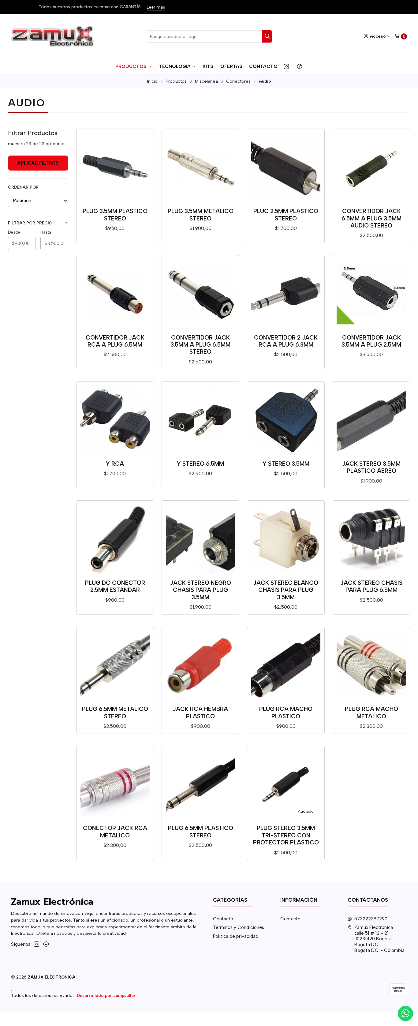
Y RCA (115, 463)
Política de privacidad (235, 936)
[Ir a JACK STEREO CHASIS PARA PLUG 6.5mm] (371, 539)
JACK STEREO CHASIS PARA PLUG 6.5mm (371, 586)
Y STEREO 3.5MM (286, 463)
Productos (131, 66)
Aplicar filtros (38, 163)
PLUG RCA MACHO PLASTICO (285, 712)
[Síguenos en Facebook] (300, 66)
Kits (208, 66)
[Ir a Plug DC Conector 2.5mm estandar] (115, 539)
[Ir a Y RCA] (115, 420)
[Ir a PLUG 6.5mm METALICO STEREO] (115, 665)
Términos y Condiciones (238, 927)
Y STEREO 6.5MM (200, 463)
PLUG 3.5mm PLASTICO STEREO (115, 215)
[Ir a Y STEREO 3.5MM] (285, 420)
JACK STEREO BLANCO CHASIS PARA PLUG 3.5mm (285, 590)
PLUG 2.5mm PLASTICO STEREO (285, 215)
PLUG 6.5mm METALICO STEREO (115, 712)
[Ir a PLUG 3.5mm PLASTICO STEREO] (115, 167)
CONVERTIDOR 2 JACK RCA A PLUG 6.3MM (286, 341)
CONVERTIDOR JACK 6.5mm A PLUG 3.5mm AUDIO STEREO (371, 218)
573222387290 (370, 919)
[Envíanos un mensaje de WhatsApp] (405, 1013)
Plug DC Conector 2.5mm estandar (115, 586)
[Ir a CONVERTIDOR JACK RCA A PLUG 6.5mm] (115, 293)
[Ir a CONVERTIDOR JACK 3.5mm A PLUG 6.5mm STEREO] (200, 293)
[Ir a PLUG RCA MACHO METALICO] (371, 665)
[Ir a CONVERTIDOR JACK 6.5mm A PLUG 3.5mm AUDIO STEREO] (371, 167)
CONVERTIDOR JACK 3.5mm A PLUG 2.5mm (371, 341)
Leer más (155, 7)
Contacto (263, 66)
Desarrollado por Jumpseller (106, 995)
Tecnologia (175, 66)
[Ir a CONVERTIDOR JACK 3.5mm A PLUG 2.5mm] (371, 293)
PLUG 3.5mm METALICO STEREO (200, 215)
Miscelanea (206, 81)
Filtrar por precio (30, 222)
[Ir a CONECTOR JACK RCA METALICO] (115, 784)
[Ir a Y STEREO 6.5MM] (200, 420)
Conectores (238, 81)
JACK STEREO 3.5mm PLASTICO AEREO (371, 467)
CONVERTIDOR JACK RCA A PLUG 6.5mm (115, 341)
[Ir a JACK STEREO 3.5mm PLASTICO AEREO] (371, 420)
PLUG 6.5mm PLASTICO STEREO (200, 832)
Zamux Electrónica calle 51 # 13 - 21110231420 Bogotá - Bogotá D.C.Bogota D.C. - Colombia (379, 939)
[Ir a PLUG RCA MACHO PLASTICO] (285, 665)
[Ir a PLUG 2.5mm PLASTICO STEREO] (285, 167)
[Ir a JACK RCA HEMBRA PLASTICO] (200, 665)
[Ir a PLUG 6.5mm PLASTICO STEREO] (200, 784)
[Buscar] (267, 36)
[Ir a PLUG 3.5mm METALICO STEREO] (200, 167)
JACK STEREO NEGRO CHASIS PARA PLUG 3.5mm (200, 590)
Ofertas (231, 66)
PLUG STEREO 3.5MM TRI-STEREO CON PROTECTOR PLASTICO (286, 835)
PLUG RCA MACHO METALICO (371, 712)
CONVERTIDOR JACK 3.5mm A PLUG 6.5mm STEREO (200, 344)
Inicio (152, 81)
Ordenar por (23, 187)
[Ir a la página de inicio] (53, 36)
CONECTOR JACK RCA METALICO (115, 832)
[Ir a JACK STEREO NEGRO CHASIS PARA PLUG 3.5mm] (200, 539)
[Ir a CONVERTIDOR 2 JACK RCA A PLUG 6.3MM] (285, 293)
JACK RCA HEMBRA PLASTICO (200, 712)
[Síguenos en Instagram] (286, 66)
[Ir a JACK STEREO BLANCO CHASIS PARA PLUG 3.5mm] (285, 539)
